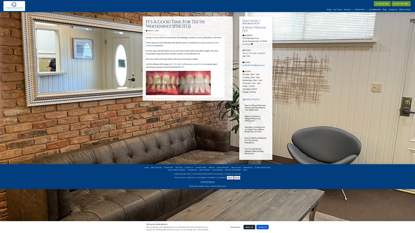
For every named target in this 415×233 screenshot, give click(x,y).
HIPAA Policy (191, 178)
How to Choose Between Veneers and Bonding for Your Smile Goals (255, 107)
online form (198, 64)
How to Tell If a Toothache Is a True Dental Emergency (256, 140)
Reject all (249, 227)
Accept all (262, 227)
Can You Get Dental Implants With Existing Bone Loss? (254, 151)
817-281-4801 (176, 64)
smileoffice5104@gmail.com (254, 65)
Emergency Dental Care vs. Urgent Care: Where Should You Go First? (255, 129)
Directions (247, 44)
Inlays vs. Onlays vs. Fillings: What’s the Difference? (253, 118)
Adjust (230, 177)
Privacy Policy (180, 178)
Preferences (235, 227)
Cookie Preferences (207, 182)
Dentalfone (221, 186)
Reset (237, 177)
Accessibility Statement (206, 178)
